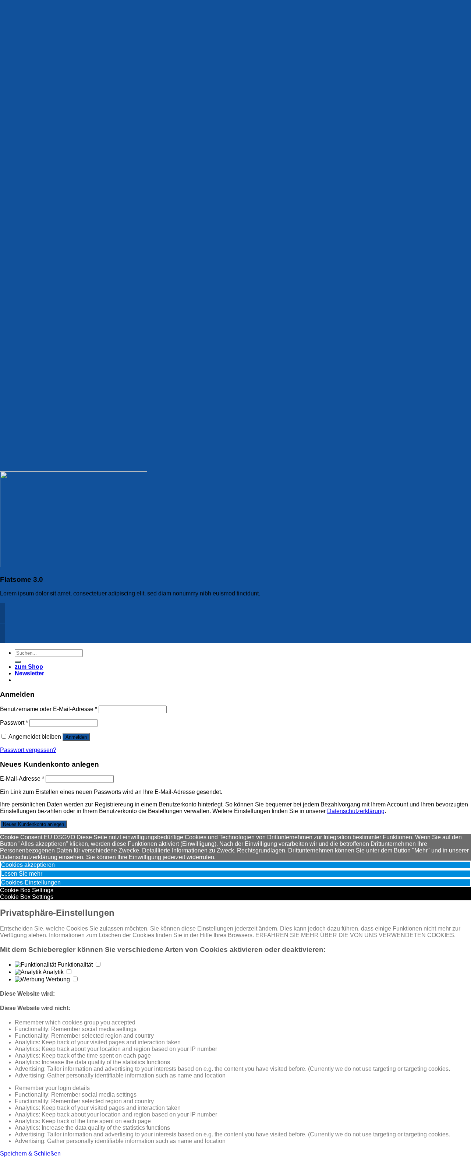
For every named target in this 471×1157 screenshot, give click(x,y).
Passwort (14, 723)
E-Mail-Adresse (22, 779)
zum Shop (29, 667)
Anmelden (76, 737)
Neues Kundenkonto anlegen (33, 824)
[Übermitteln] (18, 662)
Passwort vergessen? (28, 750)
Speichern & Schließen (30, 1153)
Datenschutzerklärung (356, 811)
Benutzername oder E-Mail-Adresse (48, 709)
